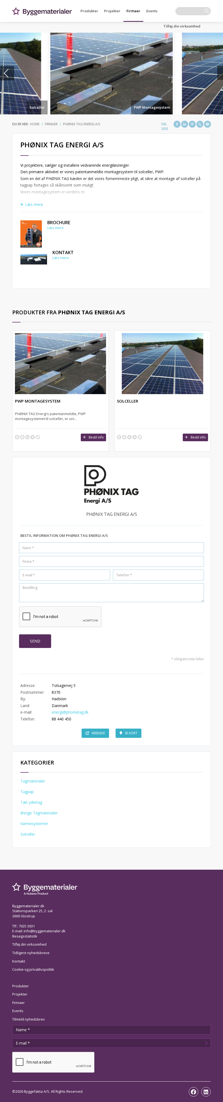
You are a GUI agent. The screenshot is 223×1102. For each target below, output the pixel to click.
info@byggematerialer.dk (45, 931)
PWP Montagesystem (152, 107)
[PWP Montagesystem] (111, 73)
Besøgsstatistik (24, 936)
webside (98, 733)
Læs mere (34, 204)
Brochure (58, 223)
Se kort (131, 733)
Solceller (37, 107)
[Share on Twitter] (199, 124)
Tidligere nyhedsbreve (30, 952)
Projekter (112, 10)
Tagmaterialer (32, 781)
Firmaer (133, 10)
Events (151, 10)
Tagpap (27, 791)
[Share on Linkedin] (184, 124)
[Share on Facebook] (177, 124)
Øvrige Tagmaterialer (39, 812)
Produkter (89, 10)
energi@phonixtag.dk (70, 712)
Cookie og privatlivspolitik (33, 969)
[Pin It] (192, 124)
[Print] (207, 124)
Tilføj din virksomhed (181, 26)
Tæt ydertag (31, 802)
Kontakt (63, 252)
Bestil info (96, 437)
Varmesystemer (34, 823)
